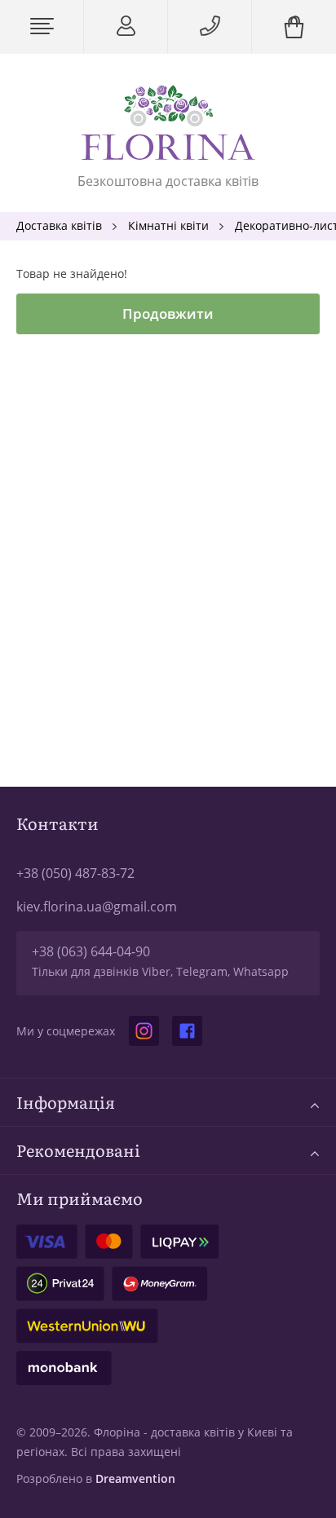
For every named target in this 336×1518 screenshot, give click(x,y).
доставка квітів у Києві (214, 1432)
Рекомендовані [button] (78, 1150)
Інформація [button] (65, 1102)
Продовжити (168, 313)
